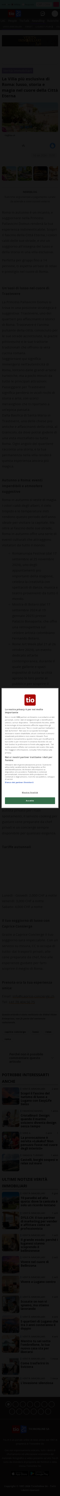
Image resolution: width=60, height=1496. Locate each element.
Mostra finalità (30, 792)
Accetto (30, 800)
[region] (29, 748)
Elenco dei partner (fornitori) (19, 782)
